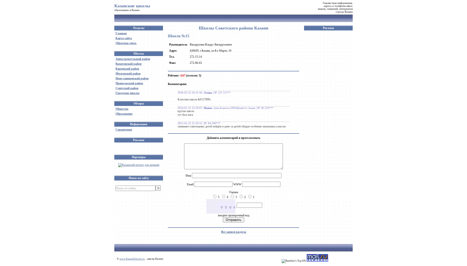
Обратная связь (126, 43)
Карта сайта (124, 38)
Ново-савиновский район (132, 78)
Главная (121, 33)
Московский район (128, 73)
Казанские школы (132, 5)
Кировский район (127, 68)
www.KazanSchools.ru (132, 258)
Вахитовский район (129, 64)
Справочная (124, 129)
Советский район (127, 88)
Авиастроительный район (133, 59)
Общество (122, 109)
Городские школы (127, 93)
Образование (124, 113)
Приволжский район (129, 83)
